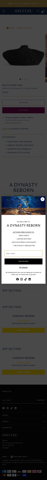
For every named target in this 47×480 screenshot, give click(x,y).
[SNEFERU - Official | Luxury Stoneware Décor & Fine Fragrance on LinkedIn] (29, 279)
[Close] (42, 199)
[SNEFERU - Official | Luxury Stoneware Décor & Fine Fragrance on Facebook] (17, 279)
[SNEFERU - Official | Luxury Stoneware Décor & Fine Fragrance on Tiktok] (25, 279)
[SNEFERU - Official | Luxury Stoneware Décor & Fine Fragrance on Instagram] (21, 279)
